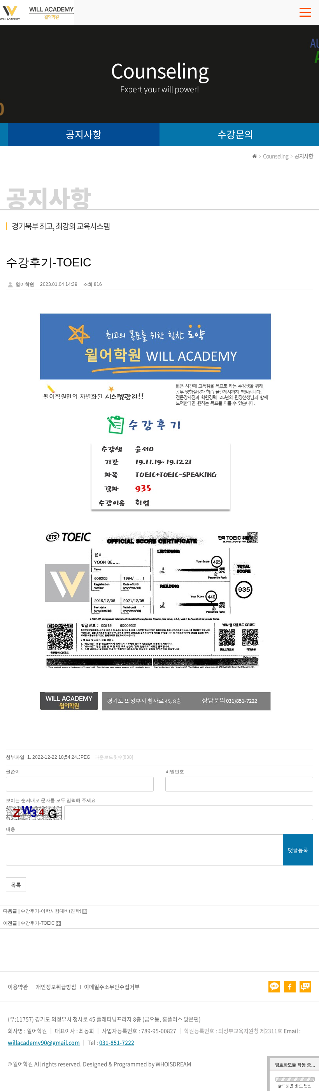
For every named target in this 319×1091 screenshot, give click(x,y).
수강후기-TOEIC (38, 923)
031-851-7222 (116, 1042)
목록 (16, 884)
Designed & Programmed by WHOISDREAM (137, 1064)
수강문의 (235, 134)
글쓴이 (13, 771)
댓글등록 (298, 850)
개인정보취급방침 (56, 987)
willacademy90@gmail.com (44, 1042)
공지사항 (84, 134)
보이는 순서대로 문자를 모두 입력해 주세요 (51, 800)
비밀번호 (174, 771)
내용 (10, 829)
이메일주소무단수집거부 (112, 987)
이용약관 (18, 987)
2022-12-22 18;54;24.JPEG (61, 757)
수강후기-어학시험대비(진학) (51, 911)
